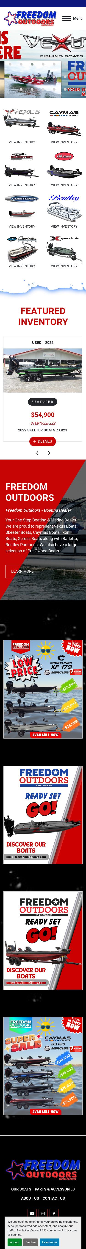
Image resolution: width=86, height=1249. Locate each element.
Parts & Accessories (55, 1189)
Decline (31, 1242)
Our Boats (21, 1189)
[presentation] (37, 453)
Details (45, 441)
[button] (10, 64)
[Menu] (66, 18)
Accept (14, 1242)
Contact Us (54, 1198)
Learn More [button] (22, 571)
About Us (30, 1198)
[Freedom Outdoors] (43, 1169)
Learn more (49, 1242)
